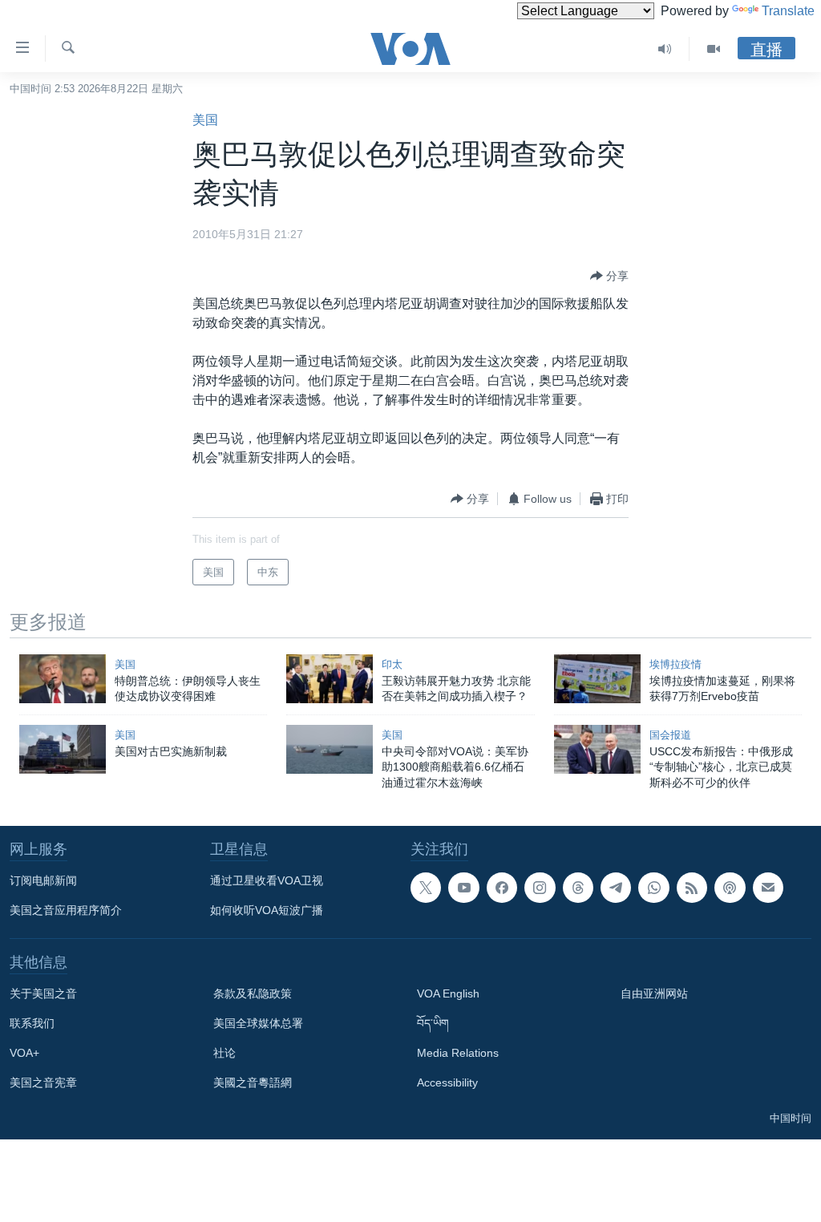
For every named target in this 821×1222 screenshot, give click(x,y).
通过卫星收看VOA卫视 (266, 880)
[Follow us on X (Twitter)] (425, 887)
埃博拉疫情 (675, 664)
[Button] (609, 275)
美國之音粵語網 (252, 1082)
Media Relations (458, 1052)
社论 (224, 1052)
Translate (788, 11)
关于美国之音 (43, 993)
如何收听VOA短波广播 (266, 910)
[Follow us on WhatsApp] (653, 887)
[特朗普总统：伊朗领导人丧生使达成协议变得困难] (62, 678)
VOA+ (24, 1052)
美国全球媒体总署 (258, 1023)
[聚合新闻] (692, 887)
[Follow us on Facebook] (502, 887)
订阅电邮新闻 (43, 880)
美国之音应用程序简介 (66, 910)
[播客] (729, 887)
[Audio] (665, 49)
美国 (205, 120)
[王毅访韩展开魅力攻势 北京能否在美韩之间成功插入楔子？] (329, 678)
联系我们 (32, 1023)
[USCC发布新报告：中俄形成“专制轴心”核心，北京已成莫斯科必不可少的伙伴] (597, 749)
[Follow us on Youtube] (463, 887)
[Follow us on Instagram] (539, 887)
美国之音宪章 (43, 1082)
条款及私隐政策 (252, 993)
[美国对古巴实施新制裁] (62, 749)
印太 (392, 664)
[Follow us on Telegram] (616, 887)
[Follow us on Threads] (578, 887)
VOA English (448, 993)
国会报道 (670, 735)
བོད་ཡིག (433, 1023)
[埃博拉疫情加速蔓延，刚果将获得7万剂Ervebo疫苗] (597, 678)
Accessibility (447, 1082)
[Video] (714, 49)
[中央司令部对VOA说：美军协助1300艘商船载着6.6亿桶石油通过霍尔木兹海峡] (329, 749)
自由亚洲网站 (654, 993)
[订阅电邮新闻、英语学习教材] (768, 887)
